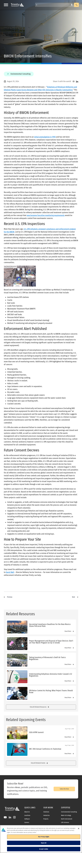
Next (73, 597)
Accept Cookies (43, 849)
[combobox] (54, 5)
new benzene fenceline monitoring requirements (46, 215)
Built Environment (66, 819)
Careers (26, 822)
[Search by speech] (71, 4)
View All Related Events (38, 763)
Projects (45, 819)
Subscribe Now (64, 789)
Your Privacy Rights (43, 836)
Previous (9, 597)
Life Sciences (65, 822)
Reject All (43, 843)
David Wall (10, 572)
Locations (27, 815)
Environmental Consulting (69, 812)
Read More (68, 631)
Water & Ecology (66, 815)
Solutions (46, 812)
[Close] (78, 828)
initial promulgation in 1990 (45, 137)
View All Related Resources (38, 707)
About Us (27, 812)
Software (27, 819)
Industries (46, 815)
